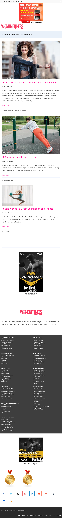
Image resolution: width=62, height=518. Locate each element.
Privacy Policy (57, 515)
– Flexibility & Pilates (38, 342)
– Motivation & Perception (8, 422)
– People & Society (6, 424)
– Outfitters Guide (5, 371)
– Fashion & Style (5, 357)
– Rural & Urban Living (7, 427)
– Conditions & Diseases (7, 340)
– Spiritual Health (5, 347)
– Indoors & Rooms (37, 408)
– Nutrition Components (39, 394)
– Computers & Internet (39, 355)
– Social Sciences (5, 429)
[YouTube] (16, 1)
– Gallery (35, 403)
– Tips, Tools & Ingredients (39, 398)
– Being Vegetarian (37, 388)
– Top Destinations (6, 380)
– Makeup (3, 360)
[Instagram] (6, 1)
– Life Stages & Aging (7, 342)
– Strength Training (38, 348)
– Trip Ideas (4, 381)
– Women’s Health (5, 345)
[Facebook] (1, 1)
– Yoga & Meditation (6, 348)
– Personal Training (38, 345)
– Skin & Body (4, 363)
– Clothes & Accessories (7, 355)
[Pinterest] (9, 1)
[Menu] (60, 27)
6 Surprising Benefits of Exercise (19, 157)
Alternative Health (7, 110)
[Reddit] (14, 1)
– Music (3, 409)
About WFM (25, 515)
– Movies (3, 408)
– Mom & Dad (36, 376)
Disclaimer (40, 515)
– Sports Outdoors (6, 378)
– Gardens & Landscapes (39, 405)
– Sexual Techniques (6, 396)
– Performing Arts (5, 411)
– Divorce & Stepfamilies (39, 371)
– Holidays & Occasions (39, 391)
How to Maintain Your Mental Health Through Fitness (30, 82)
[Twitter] (4, 1)
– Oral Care (4, 361)
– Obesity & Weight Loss (39, 343)
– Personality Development (8, 426)
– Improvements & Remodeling (41, 406)
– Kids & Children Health (39, 375)
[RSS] (10, 500)
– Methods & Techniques (39, 361)
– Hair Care (4, 358)
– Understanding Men (7, 398)
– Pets (34, 380)
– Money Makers (37, 363)
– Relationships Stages (7, 393)
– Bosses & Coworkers (38, 370)
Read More (5, 105)
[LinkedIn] (11, 1)
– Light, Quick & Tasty (38, 393)
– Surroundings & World (7, 431)
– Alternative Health (6, 339)
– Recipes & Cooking (38, 396)
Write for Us (48, 515)
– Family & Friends (37, 373)
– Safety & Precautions (7, 375)
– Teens (35, 383)
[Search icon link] (59, 2)
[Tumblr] (18, 1)
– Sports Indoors (5, 376)
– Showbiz (4, 413)
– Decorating (36, 401)
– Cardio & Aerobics (38, 339)
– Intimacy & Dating (6, 390)
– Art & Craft (4, 419)
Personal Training (20, 110)
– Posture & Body (37, 347)
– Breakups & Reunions (7, 388)
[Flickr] (21, 1)
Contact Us (33, 515)
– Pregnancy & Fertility (38, 381)
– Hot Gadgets (36, 357)
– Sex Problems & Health (7, 394)
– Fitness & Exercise (38, 340)
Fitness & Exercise (7, 180)
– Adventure (4, 370)
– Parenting (36, 378)
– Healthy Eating (37, 390)
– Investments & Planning (39, 358)
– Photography (5, 373)
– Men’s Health (5, 343)
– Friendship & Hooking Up (8, 391)
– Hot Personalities (6, 406)
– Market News (37, 360)
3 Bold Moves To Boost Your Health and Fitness (27, 208)
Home (18, 515)
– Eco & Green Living (6, 421)
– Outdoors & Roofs (38, 409)
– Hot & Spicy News (6, 404)
